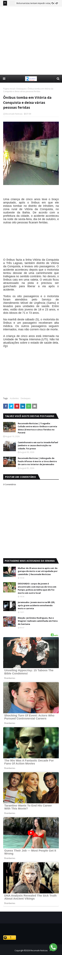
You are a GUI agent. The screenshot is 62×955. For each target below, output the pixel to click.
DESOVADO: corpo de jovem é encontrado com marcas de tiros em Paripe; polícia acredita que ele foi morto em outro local (37, 588)
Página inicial (9, 88)
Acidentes (14, 398)
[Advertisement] (31, 40)
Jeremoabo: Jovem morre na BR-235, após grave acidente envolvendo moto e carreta (36, 605)
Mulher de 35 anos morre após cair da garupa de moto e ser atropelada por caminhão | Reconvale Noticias (38, 571)
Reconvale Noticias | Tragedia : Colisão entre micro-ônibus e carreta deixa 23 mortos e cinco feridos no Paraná (37, 428)
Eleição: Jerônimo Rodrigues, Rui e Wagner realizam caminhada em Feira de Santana (38, 620)
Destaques (21, 88)
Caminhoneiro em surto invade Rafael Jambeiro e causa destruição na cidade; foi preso (38, 445)
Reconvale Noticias (13, 113)
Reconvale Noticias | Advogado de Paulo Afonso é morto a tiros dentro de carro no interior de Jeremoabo (37, 461)
